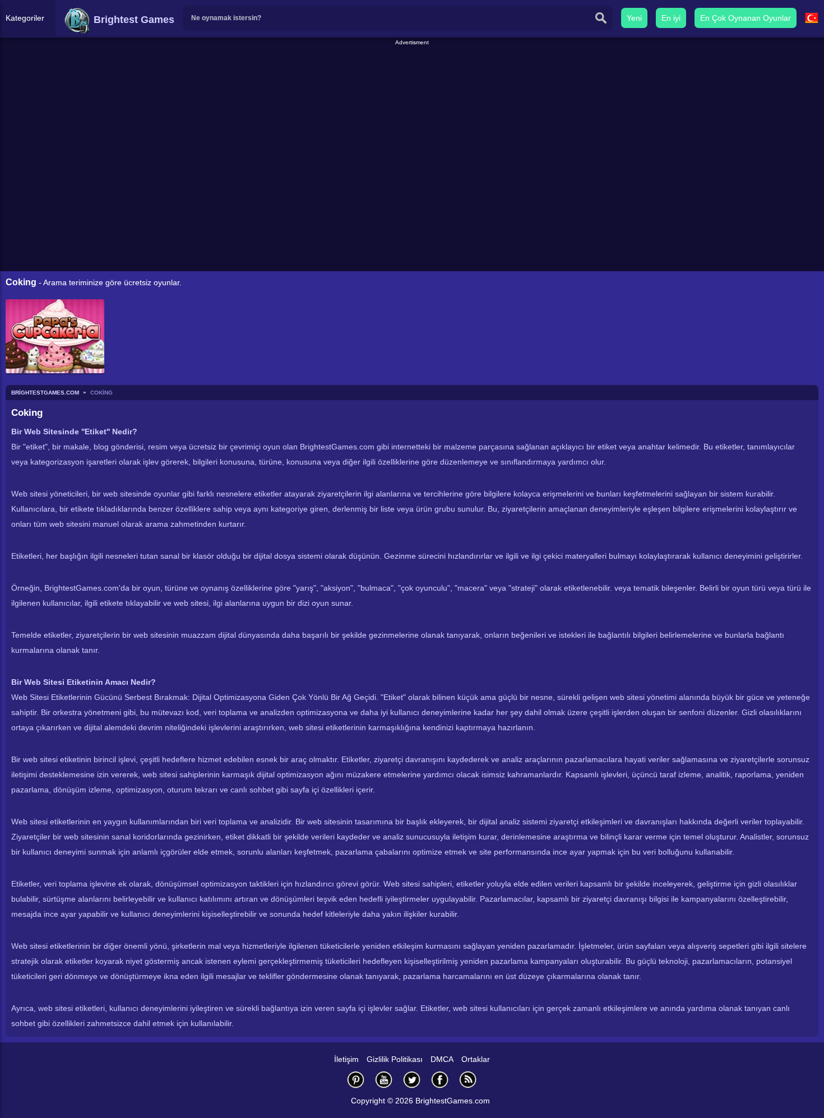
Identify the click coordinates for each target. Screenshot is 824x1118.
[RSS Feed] (468, 1079)
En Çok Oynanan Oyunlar (745, 17)
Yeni (634, 17)
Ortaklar (475, 1059)
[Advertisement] (412, 72)
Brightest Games (132, 19)
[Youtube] (384, 1079)
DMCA (441, 1059)
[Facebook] (440, 1079)
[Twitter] (412, 1079)
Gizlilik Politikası (395, 1059)
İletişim (346, 1059)
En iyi (671, 17)
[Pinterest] (356, 1079)
